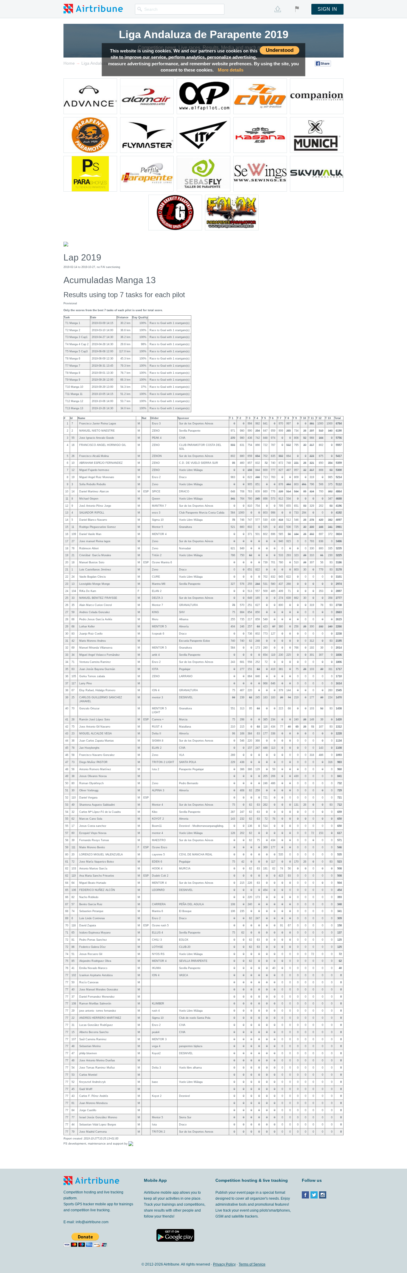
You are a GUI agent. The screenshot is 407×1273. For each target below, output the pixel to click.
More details (230, 69)
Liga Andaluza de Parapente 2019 (203, 34)
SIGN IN (327, 9)
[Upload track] (277, 9)
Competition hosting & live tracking (251, 1180)
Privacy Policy (224, 1264)
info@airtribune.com (92, 1222)
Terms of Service (252, 1264)
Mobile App (155, 1180)
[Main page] (93, 8)
